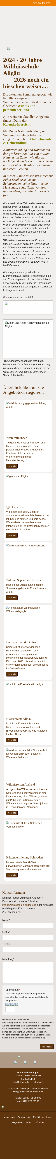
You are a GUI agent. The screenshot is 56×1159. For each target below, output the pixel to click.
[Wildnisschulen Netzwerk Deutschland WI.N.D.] (38, 1062)
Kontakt (29, 1122)
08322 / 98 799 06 (32, 1098)
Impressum (9, 1117)
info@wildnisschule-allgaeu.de (19, 905)
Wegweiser (17, 1122)
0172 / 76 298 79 (31, 1101)
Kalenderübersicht (16, 124)
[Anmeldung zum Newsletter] (28, 1057)
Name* (6, 920)
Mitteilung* (8, 959)
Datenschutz (24, 1117)
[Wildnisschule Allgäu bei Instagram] (28, 1062)
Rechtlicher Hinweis (42, 1117)
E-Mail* (6, 932)
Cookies (40, 1122)
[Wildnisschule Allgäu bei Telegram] (18, 1062)
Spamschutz (26, 995)
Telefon (6, 944)
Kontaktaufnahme (41, 3)
